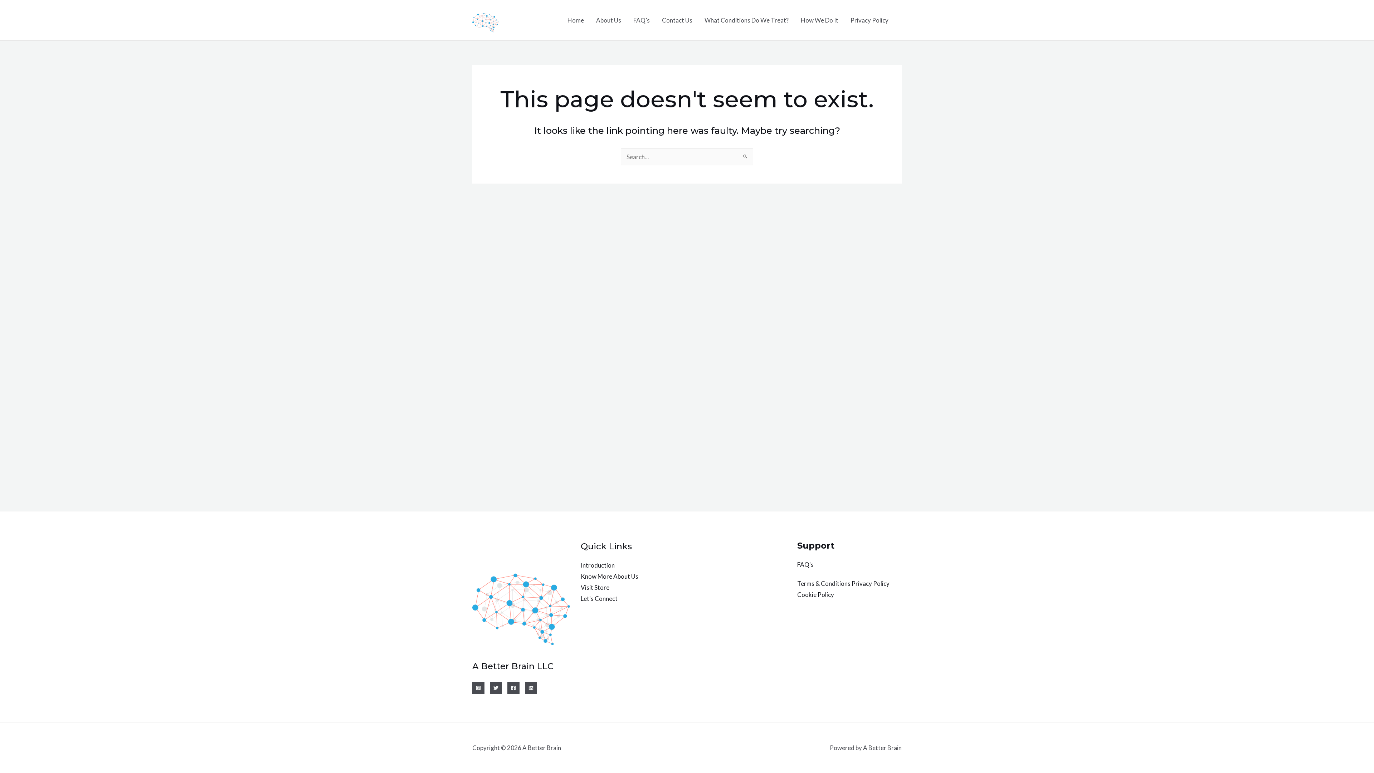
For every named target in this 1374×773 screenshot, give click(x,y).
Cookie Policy (815, 594)
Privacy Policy (869, 20)
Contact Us (677, 20)
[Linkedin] (531, 688)
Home (575, 20)
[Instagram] (478, 688)
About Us (608, 20)
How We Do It (819, 20)
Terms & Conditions (824, 583)
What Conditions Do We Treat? (747, 20)
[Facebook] (513, 688)
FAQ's (805, 564)
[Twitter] (496, 688)
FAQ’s (641, 20)
